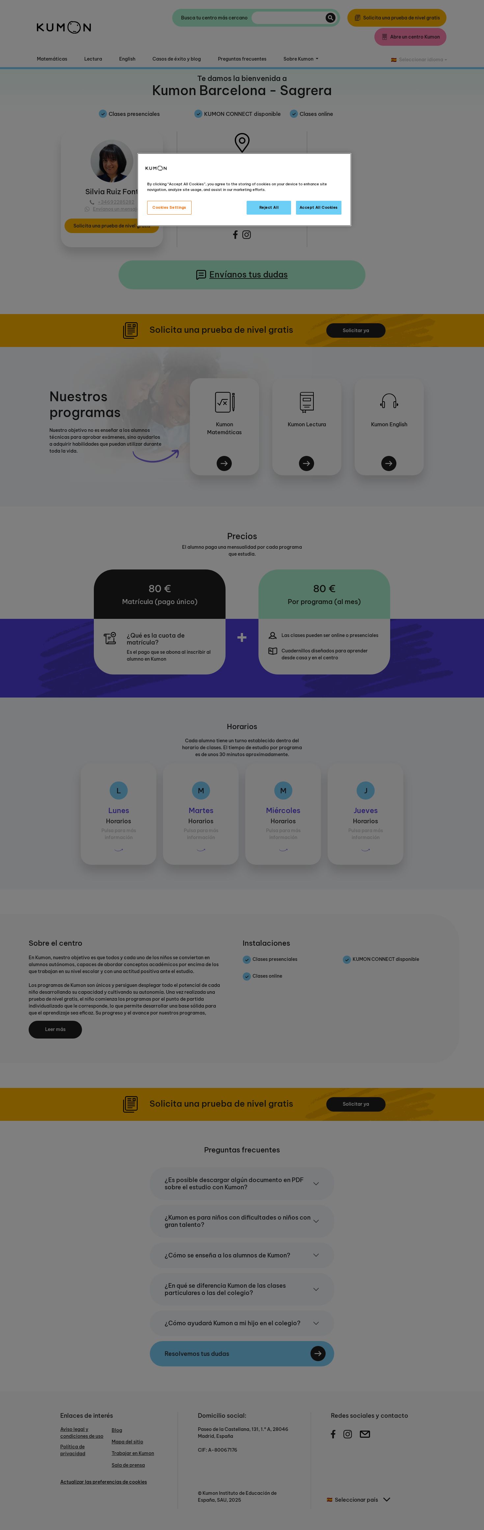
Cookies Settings (169, 207)
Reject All (269, 207)
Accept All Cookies (319, 207)
